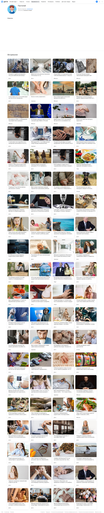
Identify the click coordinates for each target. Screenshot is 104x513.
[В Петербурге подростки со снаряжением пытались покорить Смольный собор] (63, 159)
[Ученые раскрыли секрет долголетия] (86, 340)
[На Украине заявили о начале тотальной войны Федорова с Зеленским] (86, 385)
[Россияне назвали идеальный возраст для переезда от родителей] (40, 431)
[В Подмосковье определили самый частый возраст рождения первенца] (40, 295)
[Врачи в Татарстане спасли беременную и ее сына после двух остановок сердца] (18, 385)
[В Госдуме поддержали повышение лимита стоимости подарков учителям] (86, 250)
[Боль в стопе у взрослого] (40, 91)
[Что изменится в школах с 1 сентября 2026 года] (63, 431)
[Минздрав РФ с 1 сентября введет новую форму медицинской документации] (40, 137)
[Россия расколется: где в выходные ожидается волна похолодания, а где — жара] (86, 182)
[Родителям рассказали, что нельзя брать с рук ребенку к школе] (18, 453)
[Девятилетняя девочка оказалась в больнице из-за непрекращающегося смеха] (40, 69)
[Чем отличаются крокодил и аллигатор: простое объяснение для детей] (40, 408)
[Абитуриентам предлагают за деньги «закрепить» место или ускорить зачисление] (40, 318)
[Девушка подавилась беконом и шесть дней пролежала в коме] (63, 250)
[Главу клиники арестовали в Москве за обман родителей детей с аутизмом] (18, 204)
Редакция (48, 512)
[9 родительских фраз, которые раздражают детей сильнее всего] (63, 137)
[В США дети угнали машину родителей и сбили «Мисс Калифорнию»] (18, 250)
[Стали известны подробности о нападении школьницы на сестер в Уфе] (18, 137)
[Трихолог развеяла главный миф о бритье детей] (18, 476)
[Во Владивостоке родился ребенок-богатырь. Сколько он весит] (63, 340)
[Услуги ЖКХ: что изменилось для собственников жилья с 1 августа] (63, 69)
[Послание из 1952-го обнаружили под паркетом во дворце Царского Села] (18, 114)
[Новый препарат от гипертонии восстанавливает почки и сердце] (63, 295)
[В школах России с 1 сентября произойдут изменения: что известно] (86, 498)
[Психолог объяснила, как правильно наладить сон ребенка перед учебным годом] (63, 476)
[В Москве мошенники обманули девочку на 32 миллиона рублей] (40, 204)
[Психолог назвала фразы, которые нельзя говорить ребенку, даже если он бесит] (40, 227)
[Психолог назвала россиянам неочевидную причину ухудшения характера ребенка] (40, 476)
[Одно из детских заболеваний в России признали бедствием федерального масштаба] (18, 227)
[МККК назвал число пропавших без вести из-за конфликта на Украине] (63, 114)
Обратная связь (98, 512)
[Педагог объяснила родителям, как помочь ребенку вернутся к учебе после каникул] (18, 159)
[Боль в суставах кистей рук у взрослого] (86, 114)
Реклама (12, 512)
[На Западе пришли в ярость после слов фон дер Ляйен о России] (40, 114)
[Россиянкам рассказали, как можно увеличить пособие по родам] (18, 340)
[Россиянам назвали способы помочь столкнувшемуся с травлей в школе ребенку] (18, 272)
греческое (30, 9)
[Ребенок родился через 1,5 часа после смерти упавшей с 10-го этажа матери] (63, 363)
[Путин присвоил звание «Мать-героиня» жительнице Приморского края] (86, 227)
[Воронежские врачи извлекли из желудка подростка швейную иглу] (86, 137)
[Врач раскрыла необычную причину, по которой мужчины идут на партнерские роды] (18, 431)
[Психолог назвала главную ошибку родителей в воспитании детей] (86, 431)
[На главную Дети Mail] (5, 1)
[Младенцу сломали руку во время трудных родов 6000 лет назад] (86, 91)
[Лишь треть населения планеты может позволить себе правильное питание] (86, 408)
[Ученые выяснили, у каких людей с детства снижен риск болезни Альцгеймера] (86, 295)
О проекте (43, 512)
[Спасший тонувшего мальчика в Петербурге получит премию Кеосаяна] (63, 204)
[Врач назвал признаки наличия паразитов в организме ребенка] (40, 182)
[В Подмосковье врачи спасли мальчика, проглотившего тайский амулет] (18, 318)
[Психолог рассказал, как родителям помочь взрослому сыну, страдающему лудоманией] (86, 363)
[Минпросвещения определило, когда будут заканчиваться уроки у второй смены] (40, 498)
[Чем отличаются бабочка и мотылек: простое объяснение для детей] (40, 453)
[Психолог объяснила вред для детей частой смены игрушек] (18, 363)
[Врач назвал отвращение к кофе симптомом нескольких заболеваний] (40, 340)
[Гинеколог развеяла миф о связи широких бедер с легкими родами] (63, 318)
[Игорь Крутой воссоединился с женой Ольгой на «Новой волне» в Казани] (63, 272)
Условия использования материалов (86, 512)
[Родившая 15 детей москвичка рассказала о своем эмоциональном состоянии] (18, 182)
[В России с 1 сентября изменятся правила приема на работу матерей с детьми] (86, 272)
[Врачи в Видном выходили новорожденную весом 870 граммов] (63, 498)
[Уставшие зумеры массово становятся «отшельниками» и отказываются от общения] (86, 453)
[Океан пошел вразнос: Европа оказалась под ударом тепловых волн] (63, 227)
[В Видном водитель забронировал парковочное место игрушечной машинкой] (40, 363)
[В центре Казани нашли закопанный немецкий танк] (86, 69)
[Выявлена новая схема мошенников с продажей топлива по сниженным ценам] (86, 318)
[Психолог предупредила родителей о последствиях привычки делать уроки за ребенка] (63, 408)
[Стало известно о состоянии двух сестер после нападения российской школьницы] (18, 91)
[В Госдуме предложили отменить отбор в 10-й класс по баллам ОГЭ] (86, 204)
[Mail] (2, 1)
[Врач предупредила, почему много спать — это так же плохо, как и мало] (63, 385)
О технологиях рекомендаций (57, 512)
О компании (6, 512)
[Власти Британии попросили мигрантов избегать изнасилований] (63, 91)
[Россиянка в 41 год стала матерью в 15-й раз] (40, 250)
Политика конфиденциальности (70, 512)
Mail (2, 512)
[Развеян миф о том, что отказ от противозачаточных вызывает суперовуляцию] (40, 385)
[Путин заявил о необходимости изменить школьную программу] (86, 476)
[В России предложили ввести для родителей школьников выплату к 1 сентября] (40, 272)
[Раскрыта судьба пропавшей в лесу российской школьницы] (18, 69)
